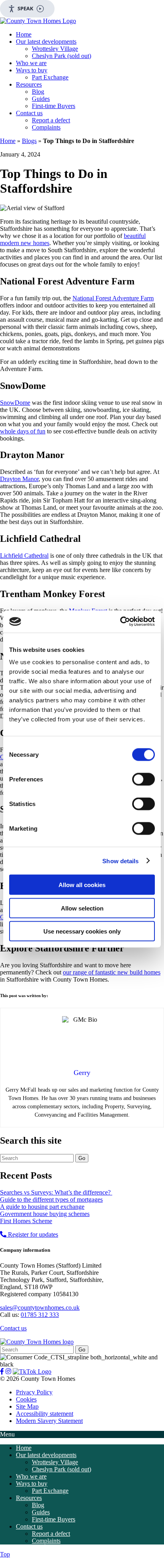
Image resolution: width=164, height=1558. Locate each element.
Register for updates (33, 1234)
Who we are (31, 63)
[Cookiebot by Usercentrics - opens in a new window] (120, 622)
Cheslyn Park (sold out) (61, 55)
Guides (41, 98)
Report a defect (51, 120)
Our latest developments (46, 41)
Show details (120, 860)
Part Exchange (50, 77)
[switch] (143, 779)
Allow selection (82, 908)
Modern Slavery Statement (49, 1420)
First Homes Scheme (26, 1221)
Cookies (26, 1399)
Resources (29, 84)
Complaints (46, 127)
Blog (38, 91)
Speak (25, 8)
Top (5, 1554)
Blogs (29, 140)
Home (23, 34)
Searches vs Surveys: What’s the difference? (56, 1192)
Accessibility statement (44, 1413)
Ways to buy (31, 70)
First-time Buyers (53, 105)
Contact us (29, 113)
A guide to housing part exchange (42, 1206)
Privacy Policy (34, 1392)
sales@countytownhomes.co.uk (40, 1307)
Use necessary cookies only (82, 931)
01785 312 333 (40, 1314)
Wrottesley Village (55, 48)
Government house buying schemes (45, 1213)
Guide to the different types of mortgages (51, 1199)
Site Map (27, 1406)
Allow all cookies (82, 884)
